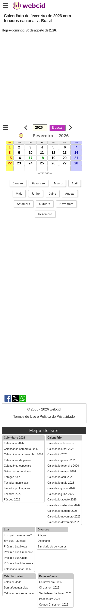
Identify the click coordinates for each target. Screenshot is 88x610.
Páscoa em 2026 (49, 598)
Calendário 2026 (14, 443)
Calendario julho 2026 (60, 494)
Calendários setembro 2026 (21, 449)
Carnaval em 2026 (50, 582)
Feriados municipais (16, 482)
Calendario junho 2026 (61, 488)
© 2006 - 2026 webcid (44, 409)
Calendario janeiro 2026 (61, 460)
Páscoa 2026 (12, 499)
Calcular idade (12, 582)
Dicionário (44, 540)
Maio (19, 193)
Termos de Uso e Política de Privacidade (44, 416)
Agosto (70, 193)
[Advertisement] (44, 79)
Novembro (66, 203)
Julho (52, 193)
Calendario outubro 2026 (62, 510)
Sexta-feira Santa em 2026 (55, 593)
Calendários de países (17, 460)
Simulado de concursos (52, 546)
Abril (75, 183)
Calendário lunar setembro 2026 (23, 454)
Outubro (44, 203)
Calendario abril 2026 (60, 477)
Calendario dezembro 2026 (63, 522)
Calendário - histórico (60, 443)
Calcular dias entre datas (19, 593)
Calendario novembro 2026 (63, 516)
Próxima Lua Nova (15, 546)
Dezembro (45, 214)
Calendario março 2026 (61, 471)
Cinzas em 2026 (49, 587)
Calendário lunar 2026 (60, 449)
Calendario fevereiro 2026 (63, 465)
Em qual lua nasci (15, 540)
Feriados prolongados (17, 488)
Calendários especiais (17, 465)
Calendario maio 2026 (60, 482)
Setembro (23, 203)
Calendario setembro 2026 (63, 505)
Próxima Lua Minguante (18, 563)
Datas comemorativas (17, 471)
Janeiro (18, 183)
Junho (35, 193)
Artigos (42, 535)
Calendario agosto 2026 (61, 499)
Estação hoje (12, 477)
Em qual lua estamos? (18, 535)
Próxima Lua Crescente (18, 552)
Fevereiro (38, 183)
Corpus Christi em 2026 (53, 604)
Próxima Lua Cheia (15, 557)
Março (58, 183)
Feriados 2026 (12, 494)
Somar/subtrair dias (16, 587)
